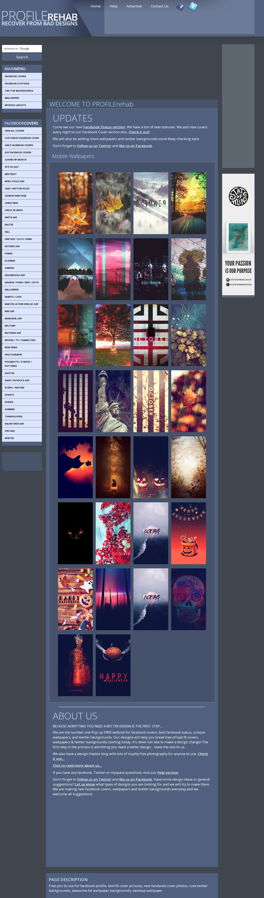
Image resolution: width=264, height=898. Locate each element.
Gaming (9, 268)
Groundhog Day (15, 275)
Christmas (11, 203)
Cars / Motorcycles (17, 188)
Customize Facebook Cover (22, 138)
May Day (9, 311)
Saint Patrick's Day (17, 380)
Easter (9, 224)
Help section (167, 772)
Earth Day (11, 217)
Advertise (134, 6)
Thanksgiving (13, 416)
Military (10, 325)
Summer (10, 409)
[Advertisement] (20, 461)
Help (114, 6)
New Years (11, 347)
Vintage (10, 431)
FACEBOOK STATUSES (17, 83)
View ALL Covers (14, 130)
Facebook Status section (104, 127)
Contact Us (160, 6)
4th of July (12, 166)
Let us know (85, 784)
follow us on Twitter (94, 145)
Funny (9, 253)
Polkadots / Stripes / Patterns (18, 363)
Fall (7, 231)
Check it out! (139, 132)
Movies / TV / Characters (20, 340)
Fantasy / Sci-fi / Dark (18, 239)
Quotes (9, 373)
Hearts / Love (13, 296)
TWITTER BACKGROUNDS (19, 90)
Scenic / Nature (14, 387)
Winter (9, 438)
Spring (9, 402)
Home (96, 6)
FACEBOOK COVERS (15, 76)
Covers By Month (16, 159)
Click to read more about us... (77, 765)
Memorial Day (13, 318)
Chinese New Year (15, 195)
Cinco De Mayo (14, 210)
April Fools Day (14, 181)
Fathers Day (12, 246)
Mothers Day (13, 333)
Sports (9, 394)
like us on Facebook (135, 145)
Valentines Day (14, 423)
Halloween (12, 289)
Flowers (10, 260)
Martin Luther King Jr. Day (21, 304)
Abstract (11, 174)
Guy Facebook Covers (18, 152)
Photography (13, 354)
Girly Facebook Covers (19, 145)
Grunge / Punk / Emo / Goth (22, 282)
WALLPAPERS (12, 98)
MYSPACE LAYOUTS (15, 105)
